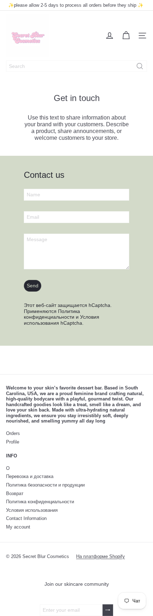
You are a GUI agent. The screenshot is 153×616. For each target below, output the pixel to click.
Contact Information (26, 518)
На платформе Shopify (100, 556)
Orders (13, 433)
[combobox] (76, 66)
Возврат (14, 493)
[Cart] (126, 35)
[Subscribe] (107, 610)
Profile (12, 442)
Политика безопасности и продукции (45, 485)
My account (18, 527)
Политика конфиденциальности (52, 314)
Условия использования (32, 510)
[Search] (140, 66)
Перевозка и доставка (29, 476)
